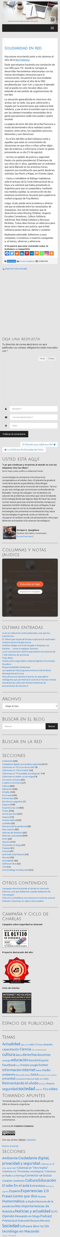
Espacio (6, 804)
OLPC (5, 839)
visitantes (31, 1140)
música (27, 1075)
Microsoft (20, 1075)
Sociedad (6, 860)
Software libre (9, 863)
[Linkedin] (22, 253)
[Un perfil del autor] (25, 536)
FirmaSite (12, 1236)
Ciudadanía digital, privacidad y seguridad (22, 764)
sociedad (26, 1088)
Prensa (5, 851)
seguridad (10, 1089)
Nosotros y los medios (48, 1075)
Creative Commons (12, 783)
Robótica (42, 1084)
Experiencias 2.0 (10, 808)
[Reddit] (17, 253)
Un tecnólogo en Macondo (15, 870)
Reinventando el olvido (20, 1083)
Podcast (6, 848)
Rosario (50, 1083)
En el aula (7, 795)
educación (19, 1060)
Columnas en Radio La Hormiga (17, 776)
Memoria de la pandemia (14, 826)
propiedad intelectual (25, 1079)
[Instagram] (46, 253)
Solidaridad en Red (23, 48)
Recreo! (6, 857)
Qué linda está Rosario (13, 854)
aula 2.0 (33, 1044)
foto (18, 1065)
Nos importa (8, 829)
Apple (23, 1045)
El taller (6, 792)
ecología (6, 1060)
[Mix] (37, 253)
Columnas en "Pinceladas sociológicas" (21, 773)
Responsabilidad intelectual (16, 667)
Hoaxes (6, 817)
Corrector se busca (11, 779)
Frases (5, 811)
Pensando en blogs (11, 845)
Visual (42, 358)
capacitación (10, 1049)
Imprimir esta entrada (16, 268)
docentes (44, 1054)
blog (40, 1044)
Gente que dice (9, 814)
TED (4, 867)
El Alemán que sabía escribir (37, 444)
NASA (34, 1074)
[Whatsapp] (41, 253)
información (12, 1070)
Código (51, 358)
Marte (38, 1070)
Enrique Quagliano (27, 261)
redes (46, 1079)
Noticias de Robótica (12, 832)
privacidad (8, 1078)
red (41, 1079)
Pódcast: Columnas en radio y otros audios (23, 901)
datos (18, 1055)
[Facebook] (7, 253)
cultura (8, 1054)
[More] (51, 253)
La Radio (6, 823)
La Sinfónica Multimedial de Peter (25, 449)
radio (37, 1079)
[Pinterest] (27, 253)
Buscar (51, 726)
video (53, 1089)
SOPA (37, 1089)
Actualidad (11, 1044)
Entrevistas (8, 798)
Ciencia (25, 1049)
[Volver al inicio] (10, 1146)
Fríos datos (7, 658)
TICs (45, 1089)
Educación (7, 789)
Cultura (5, 786)
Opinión (6, 842)
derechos (29, 1054)
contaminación (40, 1050)
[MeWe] (32, 253)
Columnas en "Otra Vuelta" (15, 770)
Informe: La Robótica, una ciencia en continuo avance (28, 898)
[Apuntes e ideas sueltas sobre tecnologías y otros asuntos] (30, 12)
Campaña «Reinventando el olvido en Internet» (25, 888)
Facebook (9, 1065)
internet (29, 1070)
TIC (41, 1089)
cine (33, 1050)
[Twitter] (12, 253)
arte (27, 1045)
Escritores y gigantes (12, 801)
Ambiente (7, 761)
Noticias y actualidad (12, 835)
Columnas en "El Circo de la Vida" (18, 767)
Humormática (9, 820)
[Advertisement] (30, 303)
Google (33, 1065)
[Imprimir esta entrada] (3, 268)
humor (43, 1065)
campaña (47, 1044)
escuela (34, 1060)
